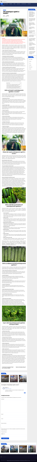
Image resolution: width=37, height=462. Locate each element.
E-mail (2, 418)
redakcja (8, 15)
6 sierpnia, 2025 (22, 450)
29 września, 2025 (13, 450)
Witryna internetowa (3, 423)
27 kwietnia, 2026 (4, 450)
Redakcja (2, 5)
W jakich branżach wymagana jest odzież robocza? (32, 28)
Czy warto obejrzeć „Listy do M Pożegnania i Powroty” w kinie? (32, 36)
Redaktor (12, 451)
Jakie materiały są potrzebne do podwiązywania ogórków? (14, 86)
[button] (20, 83)
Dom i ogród (30, 59)
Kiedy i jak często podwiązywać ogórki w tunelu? (13, 85)
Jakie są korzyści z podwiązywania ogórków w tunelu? (13, 84)
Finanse (30, 61)
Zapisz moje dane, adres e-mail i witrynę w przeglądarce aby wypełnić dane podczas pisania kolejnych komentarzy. (13, 429)
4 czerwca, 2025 (31, 450)
